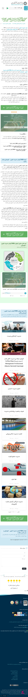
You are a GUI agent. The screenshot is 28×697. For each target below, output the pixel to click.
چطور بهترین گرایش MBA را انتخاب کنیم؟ (17, 143)
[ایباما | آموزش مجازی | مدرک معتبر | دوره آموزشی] (14, 3)
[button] (14, 134)
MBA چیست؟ (22, 134)
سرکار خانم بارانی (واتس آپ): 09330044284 (14, 664)
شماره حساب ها (25, 622)
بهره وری (14, 479)
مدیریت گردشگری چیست (14, 336)
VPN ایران (24, 627)
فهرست (26, 9)
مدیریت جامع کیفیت (14, 456)
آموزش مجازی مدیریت (7, 23)
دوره (23, 68)
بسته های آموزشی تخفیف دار (13, 622)
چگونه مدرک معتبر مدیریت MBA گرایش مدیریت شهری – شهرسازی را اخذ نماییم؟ (14, 150)
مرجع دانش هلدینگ (15, 672)
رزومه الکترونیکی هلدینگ (14, 671)
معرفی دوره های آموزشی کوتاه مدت (18, 23)
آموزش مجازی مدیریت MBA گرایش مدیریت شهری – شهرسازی (14, 289)
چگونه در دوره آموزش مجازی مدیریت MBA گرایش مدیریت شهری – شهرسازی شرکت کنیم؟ (14, 146)
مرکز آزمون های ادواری (14, 673)
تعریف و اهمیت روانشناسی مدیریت (14, 411)
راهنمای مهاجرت (15, 676)
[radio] (19, 581)
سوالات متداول (20, 622)
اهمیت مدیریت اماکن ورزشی (14, 434)
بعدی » (9, 512)
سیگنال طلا (16, 675)
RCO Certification (14, 679)
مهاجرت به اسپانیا (15, 678)
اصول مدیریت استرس (14, 389)
